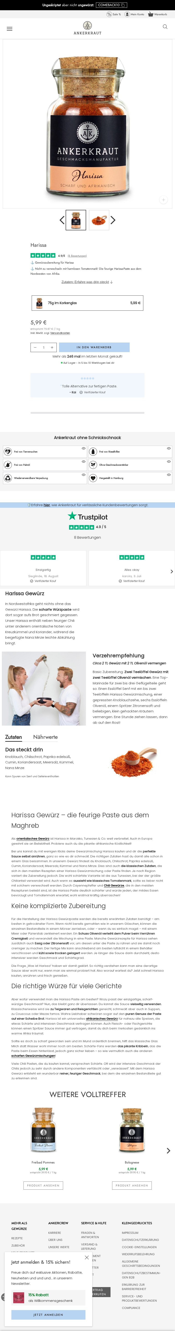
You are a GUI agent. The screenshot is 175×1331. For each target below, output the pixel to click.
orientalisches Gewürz (32, 838)
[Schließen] (87, 1257)
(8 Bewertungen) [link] (77, 256)
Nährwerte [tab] (45, 737)
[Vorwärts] (113, 220)
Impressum (130, 1233)
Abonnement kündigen (91, 1258)
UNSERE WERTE (58, 1247)
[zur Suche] (165, 29)
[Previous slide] (3, 571)
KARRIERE (54, 1233)
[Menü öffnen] (9, 28)
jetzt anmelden (48, 1315)
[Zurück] (62, 220)
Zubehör (18, 1245)
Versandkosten (60, 333)
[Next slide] (171, 571)
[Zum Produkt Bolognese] (132, 1129)
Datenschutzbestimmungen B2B (141, 1275)
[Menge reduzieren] (35, 347)
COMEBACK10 (109, 5)
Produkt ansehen (43, 1186)
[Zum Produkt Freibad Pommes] (43, 1129)
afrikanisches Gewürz (102, 1018)
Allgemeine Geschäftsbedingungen (141, 1263)
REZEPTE (17, 1238)
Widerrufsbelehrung (138, 1254)
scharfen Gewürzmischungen (33, 1056)
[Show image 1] (76, 220)
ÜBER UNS (55, 1240)
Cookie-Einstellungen (139, 1247)
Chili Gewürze (114, 885)
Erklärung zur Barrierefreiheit (134, 1287)
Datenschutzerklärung (140, 1240)
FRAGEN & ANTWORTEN (90, 1235)
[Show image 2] (99, 220)
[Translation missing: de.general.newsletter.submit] (20, 1297)
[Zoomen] (163, 200)
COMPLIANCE (131, 1308)
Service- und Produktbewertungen (139, 1298)
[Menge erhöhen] (52, 347)
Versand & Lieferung (89, 1246)
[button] (45, 452)
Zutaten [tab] (13, 737)
